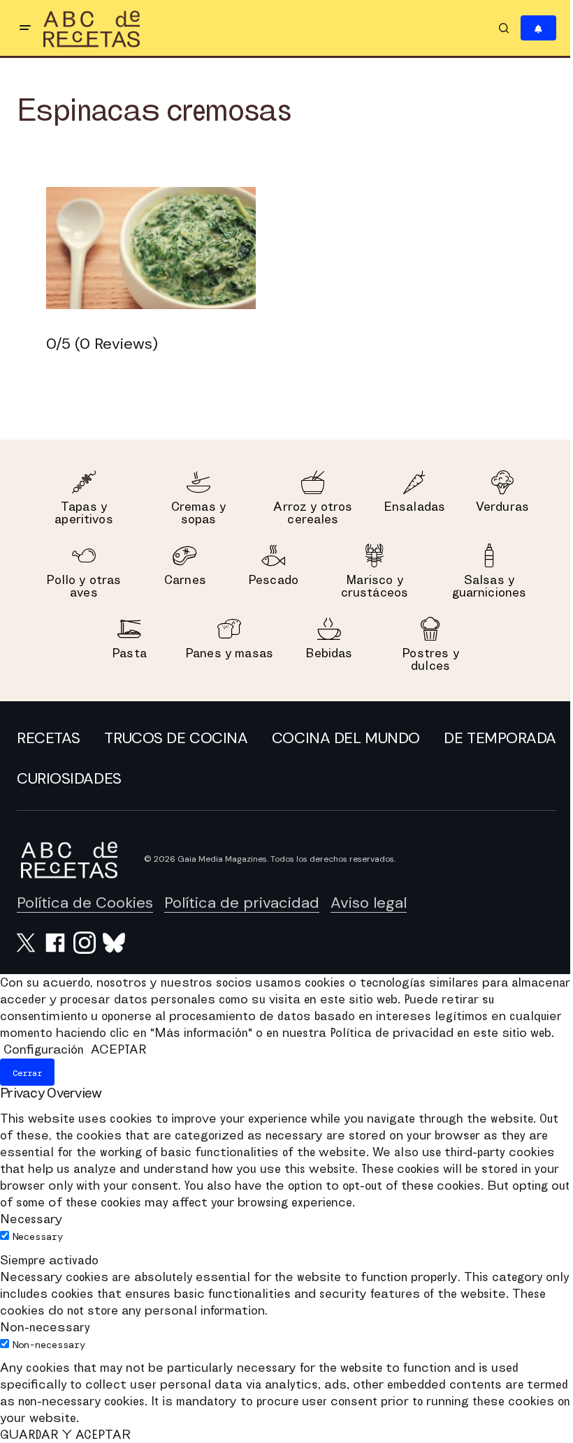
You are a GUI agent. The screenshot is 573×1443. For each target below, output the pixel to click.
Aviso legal (369, 902)
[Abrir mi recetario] (538, 28)
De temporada (500, 738)
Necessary (38, 1236)
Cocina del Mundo (346, 738)
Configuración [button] (43, 1049)
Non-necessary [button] (45, 1326)
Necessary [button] (31, 1218)
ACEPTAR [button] (118, 1049)
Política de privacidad (241, 902)
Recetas (48, 738)
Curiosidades (69, 778)
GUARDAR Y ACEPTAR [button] (65, 1434)
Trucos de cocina (175, 738)
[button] (25, 28)
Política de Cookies (85, 902)
